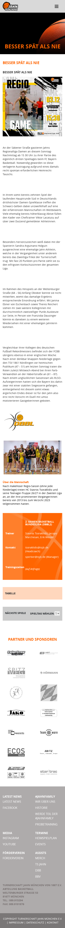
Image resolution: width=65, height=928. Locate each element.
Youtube (9, 844)
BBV (38, 877)
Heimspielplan (46, 838)
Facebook (10, 808)
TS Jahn (40, 864)
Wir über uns (45, 802)
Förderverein (13, 858)
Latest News (12, 802)
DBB (38, 870)
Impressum (16, 922)
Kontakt (52, 922)
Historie (41, 808)
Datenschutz (35, 922)
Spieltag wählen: (42, 613)
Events (40, 844)
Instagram (11, 838)
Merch (40, 858)
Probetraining (46, 824)
